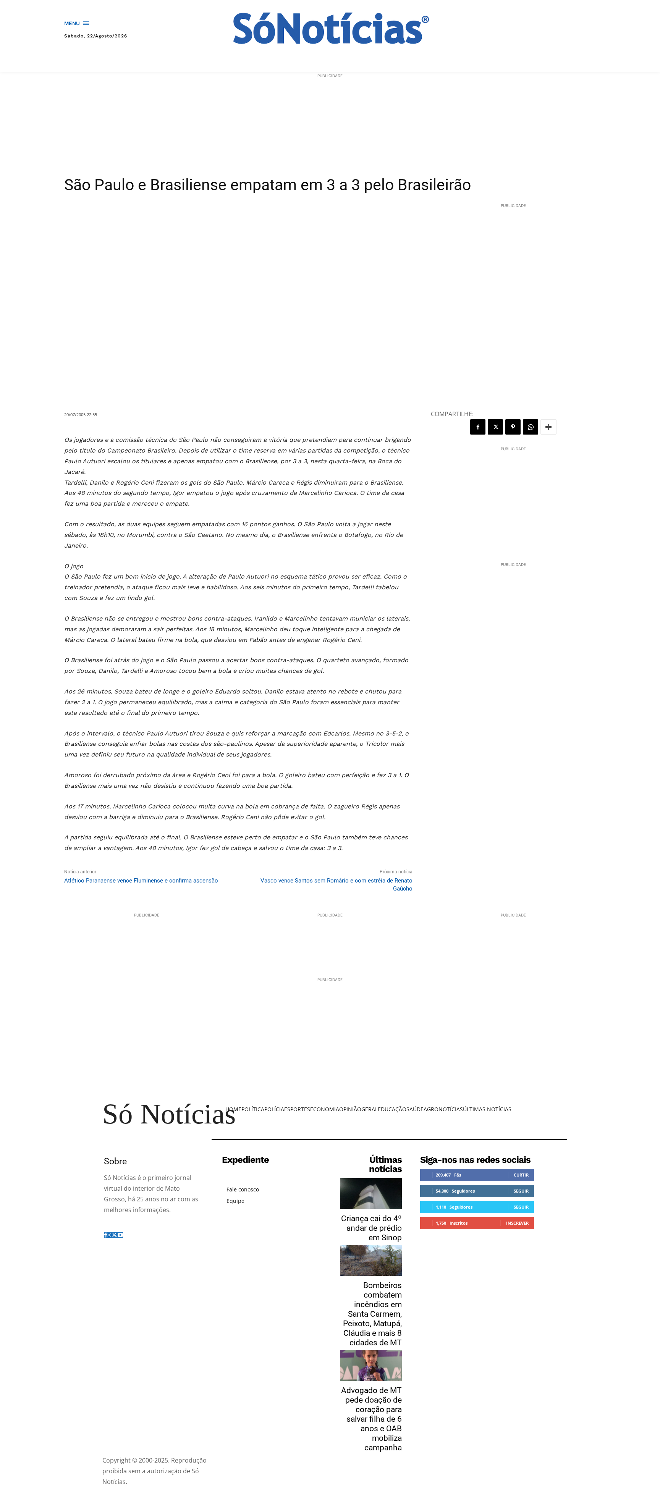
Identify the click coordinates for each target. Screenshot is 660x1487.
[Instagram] (109, 1235)
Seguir (521, 1191)
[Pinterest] (513, 427)
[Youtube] (120, 1235)
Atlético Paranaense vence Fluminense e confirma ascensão (141, 880)
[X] (495, 427)
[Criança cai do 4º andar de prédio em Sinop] (371, 1193)
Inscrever (517, 1223)
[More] (548, 427)
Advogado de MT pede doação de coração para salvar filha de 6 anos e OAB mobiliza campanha (371, 1419)
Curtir (521, 1175)
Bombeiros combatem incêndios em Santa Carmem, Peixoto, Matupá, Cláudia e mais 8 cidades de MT (372, 1314)
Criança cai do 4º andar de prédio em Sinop (371, 1228)
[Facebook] (477, 427)
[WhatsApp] (530, 427)
